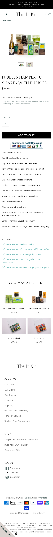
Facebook (15, 468)
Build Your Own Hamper (16, 444)
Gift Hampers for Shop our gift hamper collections (21, 261)
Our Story (9, 384)
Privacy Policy (38, 513)
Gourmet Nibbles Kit (39, 308)
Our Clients (10, 389)
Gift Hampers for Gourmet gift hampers (21, 254)
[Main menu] (3, 14)
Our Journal (10, 395)
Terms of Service (13, 415)
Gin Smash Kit (13, 338)
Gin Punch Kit (39, 338)
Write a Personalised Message (17, 97)
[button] (7, 529)
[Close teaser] (16, 533)
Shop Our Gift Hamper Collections (21, 439)
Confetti (43, 497)
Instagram (15, 477)
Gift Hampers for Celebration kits (18, 244)
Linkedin (14, 472)
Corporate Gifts (12, 450)
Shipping (9, 405)
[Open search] (7, 14)
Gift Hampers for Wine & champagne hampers (25, 267)
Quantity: (6, 117)
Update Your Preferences (17, 421)
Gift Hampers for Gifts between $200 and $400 (25, 249)
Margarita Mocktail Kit (13, 308)
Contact (9, 400)
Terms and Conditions (19, 513)
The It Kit (27, 497)
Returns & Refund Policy (16, 410)
